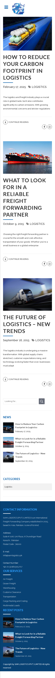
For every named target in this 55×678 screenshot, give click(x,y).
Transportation (9, 596)
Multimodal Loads (11, 605)
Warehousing (9, 588)
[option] (27, 33)
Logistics (39, 86)
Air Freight (8, 579)
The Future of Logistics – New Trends (26, 324)
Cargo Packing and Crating (15, 601)
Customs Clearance (12, 592)
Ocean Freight (9, 583)
